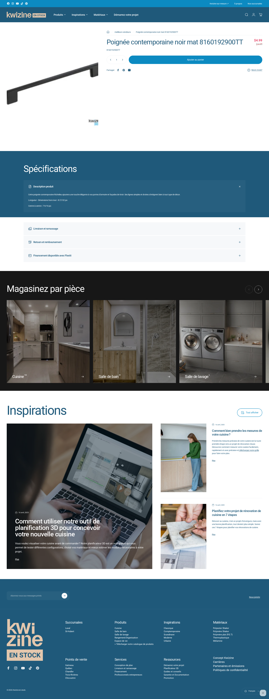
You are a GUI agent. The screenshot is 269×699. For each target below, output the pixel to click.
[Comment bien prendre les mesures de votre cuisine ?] (183, 458)
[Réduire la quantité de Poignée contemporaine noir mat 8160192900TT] (110, 60)
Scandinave (169, 634)
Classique (168, 628)
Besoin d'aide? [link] (256, 70)
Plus (17, 559)
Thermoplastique (221, 637)
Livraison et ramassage (125, 668)
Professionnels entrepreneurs (128, 675)
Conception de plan (124, 665)
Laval (67, 628)
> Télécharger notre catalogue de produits (134, 644)
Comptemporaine (172, 631)
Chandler (69, 671)
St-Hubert (69, 631)
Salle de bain (121, 631)
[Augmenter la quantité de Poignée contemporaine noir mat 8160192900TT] (123, 60)
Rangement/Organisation (126, 637)
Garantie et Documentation (176, 675)
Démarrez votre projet (174, 665)
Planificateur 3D (171, 668)
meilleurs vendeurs (123, 32)
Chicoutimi (70, 678)
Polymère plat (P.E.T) (223, 634)
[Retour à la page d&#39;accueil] (108, 32)
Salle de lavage (122, 634)
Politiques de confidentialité (230, 670)
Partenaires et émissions (228, 666)
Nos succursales (255, 4)
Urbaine (167, 641)
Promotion (169, 678)
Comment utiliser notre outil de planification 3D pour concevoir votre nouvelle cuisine (57, 527)
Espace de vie (121, 641)
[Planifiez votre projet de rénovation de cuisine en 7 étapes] (183, 536)
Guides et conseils (172, 671)
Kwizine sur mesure (219, 4)
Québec (68, 668)
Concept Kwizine (223, 658)
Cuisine (118, 628)
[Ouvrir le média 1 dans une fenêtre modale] (52, 88)
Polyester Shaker (221, 628)
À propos (238, 4)
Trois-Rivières (71, 675)
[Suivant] (258, 289)
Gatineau (69, 665)
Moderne (168, 637)
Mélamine (217, 641)
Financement (121, 671)
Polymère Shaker (221, 631)
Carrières (219, 662)
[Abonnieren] (64, 596)
